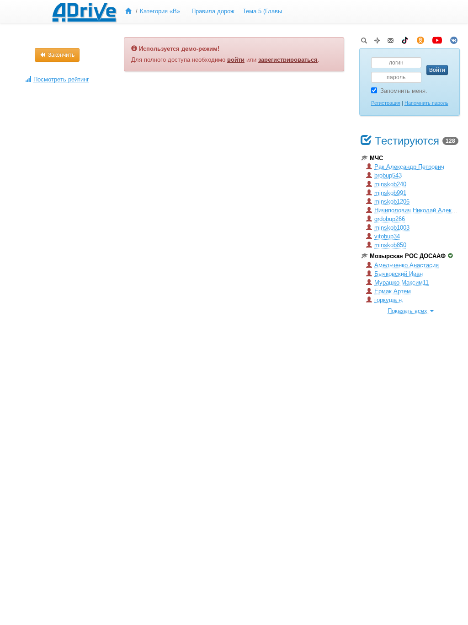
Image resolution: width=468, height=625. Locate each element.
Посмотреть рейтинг (61, 79)
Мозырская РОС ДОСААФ (408, 256)
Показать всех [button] (408, 310)
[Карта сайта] (377, 38)
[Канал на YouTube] (437, 38)
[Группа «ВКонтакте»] (454, 38)
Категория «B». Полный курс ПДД (164, 11)
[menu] (207, 11)
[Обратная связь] (390, 38)
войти (236, 59)
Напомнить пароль (426, 103)
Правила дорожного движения (216, 11)
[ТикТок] (405, 38)
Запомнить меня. (403, 90)
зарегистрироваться (288, 59)
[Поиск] (364, 38)
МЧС (376, 158)
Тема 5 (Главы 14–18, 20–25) (267, 11)
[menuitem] (130, 11)
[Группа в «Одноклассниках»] (420, 38)
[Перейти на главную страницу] (84, 11)
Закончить (60, 55)
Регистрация (385, 103)
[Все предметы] (130, 11)
